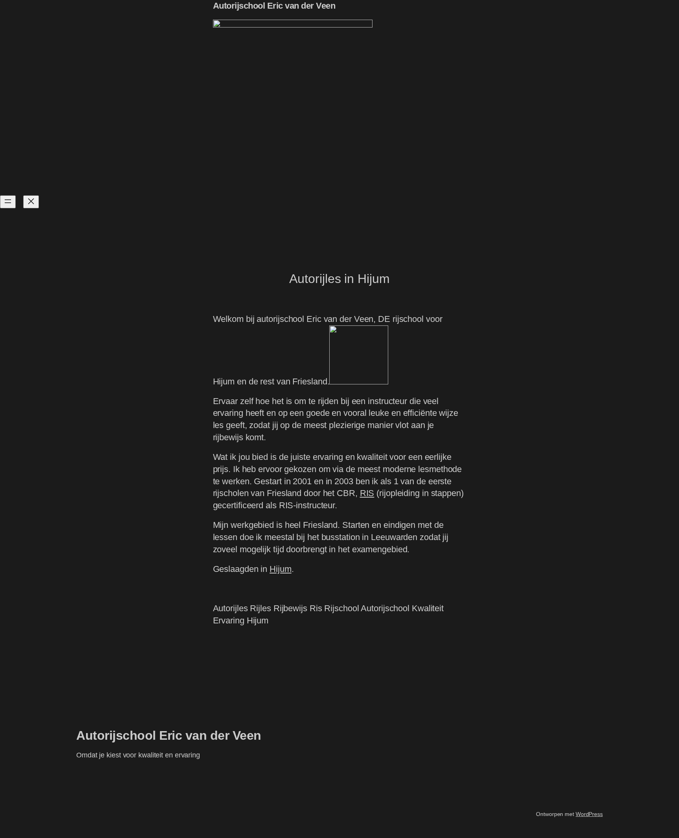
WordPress (589, 814)
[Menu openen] (8, 201)
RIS (367, 493)
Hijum (281, 569)
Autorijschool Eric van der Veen (274, 6)
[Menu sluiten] (31, 201)
